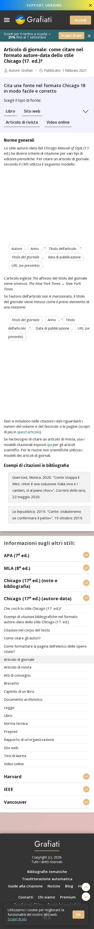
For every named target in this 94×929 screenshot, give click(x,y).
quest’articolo (28, 431)
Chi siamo (46, 897)
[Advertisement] (47, 205)
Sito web (32, 111)
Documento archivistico (23, 699)
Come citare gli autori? (22, 638)
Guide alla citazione (25, 886)
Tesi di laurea (15, 755)
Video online (58, 122)
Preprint (11, 731)
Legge (9, 707)
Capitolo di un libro (19, 691)
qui (49, 444)
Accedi (80, 20)
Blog (69, 886)
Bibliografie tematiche (47, 871)
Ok (78, 914)
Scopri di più (71, 35)
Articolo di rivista (22, 122)
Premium (68, 897)
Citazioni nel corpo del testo (27, 630)
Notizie (53, 886)
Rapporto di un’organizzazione (29, 739)
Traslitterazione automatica (47, 878)
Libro (10, 111)
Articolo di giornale (19, 659)
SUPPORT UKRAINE (44, 5)
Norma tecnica (16, 723)
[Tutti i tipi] (85, 111)
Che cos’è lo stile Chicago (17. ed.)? (32, 608)
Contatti (25, 897)
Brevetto (11, 683)
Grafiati (27, 70)
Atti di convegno (17, 675)
